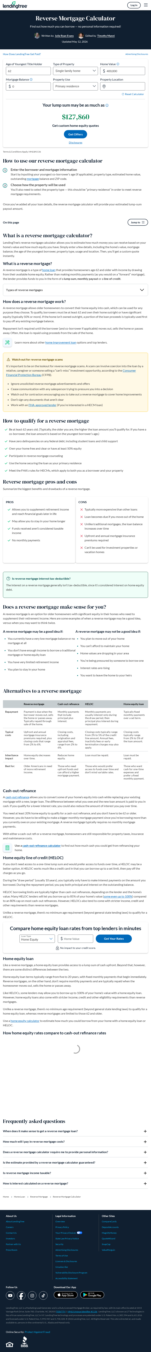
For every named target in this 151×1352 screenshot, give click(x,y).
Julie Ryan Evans (64, 35)
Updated (75, 41)
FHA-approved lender (42, 405)
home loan (48, 270)
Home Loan (19, 1196)
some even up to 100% (118, 896)
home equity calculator (24, 1020)
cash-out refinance (17, 797)
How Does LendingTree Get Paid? (22, 54)
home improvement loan (60, 342)
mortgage (33, 178)
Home (6, 1196)
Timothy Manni (106, 35)
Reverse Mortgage (39, 1196)
